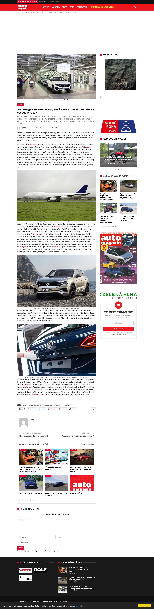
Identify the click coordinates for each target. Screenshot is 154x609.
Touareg (58, 405)
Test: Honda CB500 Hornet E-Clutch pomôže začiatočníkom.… (81, 588)
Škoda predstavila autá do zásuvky (34, 436)
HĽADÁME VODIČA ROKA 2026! (102, 7)
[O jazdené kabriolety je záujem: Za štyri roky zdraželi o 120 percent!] (62, 580)
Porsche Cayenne (48, 405)
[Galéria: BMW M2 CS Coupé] (31, 483)
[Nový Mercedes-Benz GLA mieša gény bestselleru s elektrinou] (82, 457)
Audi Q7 (24, 405)
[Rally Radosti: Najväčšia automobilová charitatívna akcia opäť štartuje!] (31, 457)
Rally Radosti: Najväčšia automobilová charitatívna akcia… (79, 569)
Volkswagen (80, 133)
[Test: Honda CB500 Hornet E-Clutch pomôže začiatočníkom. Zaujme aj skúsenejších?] (62, 589)
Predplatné (43, 2)
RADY (72, 7)
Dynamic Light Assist (35, 405)
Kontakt (57, 2)
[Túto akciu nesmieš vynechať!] (56, 457)
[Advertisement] (77, 29)
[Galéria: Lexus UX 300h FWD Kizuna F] (56, 483)
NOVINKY (45, 7)
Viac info (79, 605)
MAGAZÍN (56, 7)
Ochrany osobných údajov (53, 551)
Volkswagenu (32, 145)
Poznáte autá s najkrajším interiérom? (78, 436)
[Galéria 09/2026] (82, 483)
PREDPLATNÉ (82, 7)
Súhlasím (144, 605)
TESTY (64, 7)
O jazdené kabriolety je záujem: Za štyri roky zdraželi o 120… (82, 579)
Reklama (51, 2)
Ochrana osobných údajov (28, 601)
